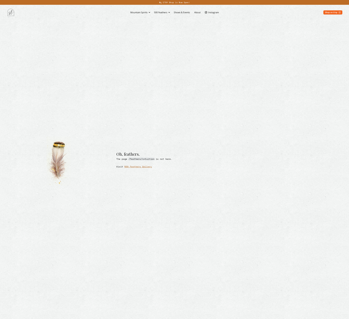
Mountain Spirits (139, 12)
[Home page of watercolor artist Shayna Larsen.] (11, 12)
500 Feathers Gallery (138, 166)
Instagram (213, 12)
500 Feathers (160, 12)
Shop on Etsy (331, 12)
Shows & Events (182, 12)
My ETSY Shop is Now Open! (174, 2)
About (197, 12)
